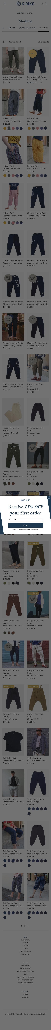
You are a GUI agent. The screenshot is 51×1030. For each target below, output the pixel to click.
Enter (25, 525)
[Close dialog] (49, 498)
